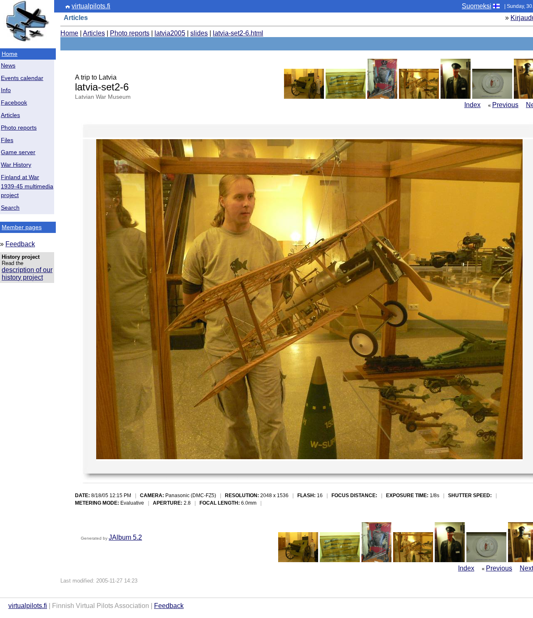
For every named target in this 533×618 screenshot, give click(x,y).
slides (199, 33)
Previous (505, 104)
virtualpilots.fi (91, 6)
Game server (18, 152)
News (8, 66)
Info (6, 90)
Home (9, 53)
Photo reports (19, 128)
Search (10, 208)
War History (16, 165)
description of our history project (27, 273)
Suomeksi (476, 6)
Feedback (20, 244)
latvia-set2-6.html (238, 33)
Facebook (14, 103)
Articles (10, 115)
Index (472, 104)
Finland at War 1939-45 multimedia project (27, 186)
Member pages (22, 227)
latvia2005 (169, 33)
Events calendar (22, 78)
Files (7, 140)
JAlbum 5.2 (125, 537)
